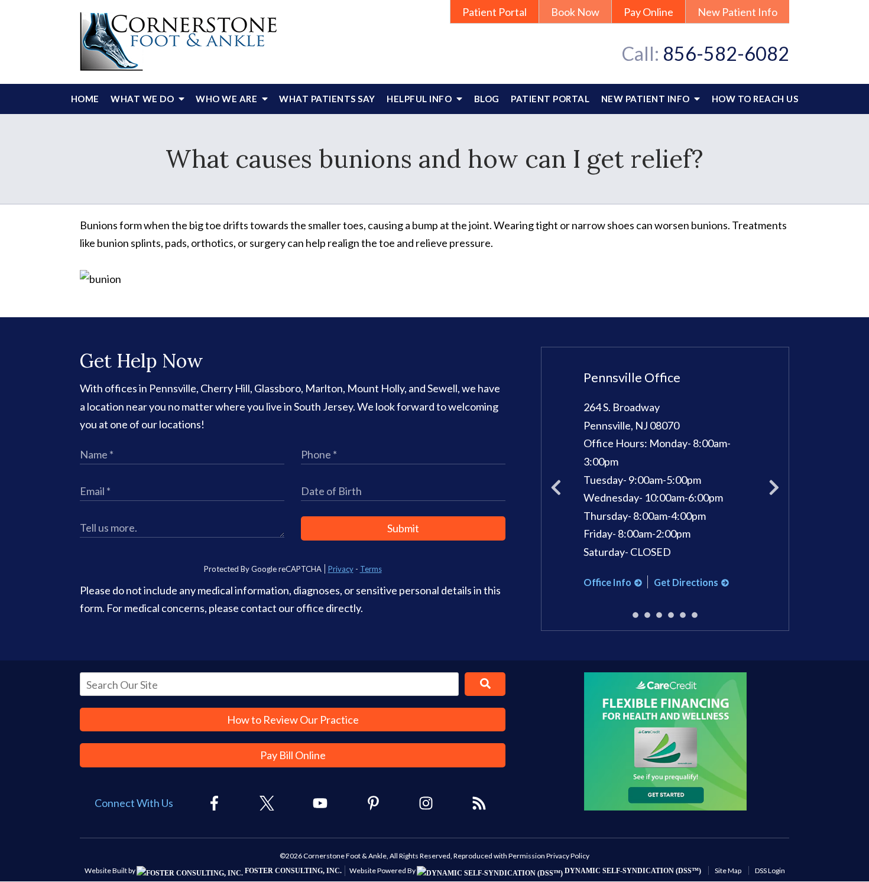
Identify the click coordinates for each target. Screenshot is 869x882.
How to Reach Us (755, 98)
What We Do (143, 98)
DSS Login (770, 870)
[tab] (635, 615)
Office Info (607, 582)
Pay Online (648, 11)
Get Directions (686, 582)
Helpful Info (420, 98)
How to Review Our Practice (293, 719)
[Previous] (556, 489)
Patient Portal (494, 11)
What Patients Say (327, 98)
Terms (371, 569)
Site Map (728, 870)
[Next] (774, 489)
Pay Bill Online (293, 754)
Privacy (341, 569)
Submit (403, 528)
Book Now (575, 11)
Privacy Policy (567, 855)
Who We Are (228, 98)
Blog (487, 98)
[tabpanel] (665, 480)
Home (85, 98)
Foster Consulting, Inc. (292, 871)
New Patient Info (737, 11)
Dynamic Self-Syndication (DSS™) (632, 871)
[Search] (485, 684)
